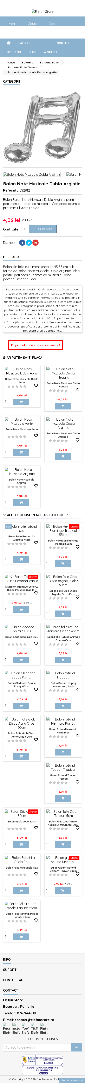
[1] (9, 386)
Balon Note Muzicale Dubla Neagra (63, 385)
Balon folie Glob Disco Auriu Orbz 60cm (21, 735)
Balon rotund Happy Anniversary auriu (63, 685)
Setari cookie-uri (72, 1080)
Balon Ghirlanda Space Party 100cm (22, 685)
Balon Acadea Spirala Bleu (21, 637)
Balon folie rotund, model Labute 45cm (22, 915)
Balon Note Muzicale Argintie (21, 481)
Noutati (63, 43)
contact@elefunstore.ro (34, 1020)
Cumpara (42, 229)
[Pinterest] (35, 243)
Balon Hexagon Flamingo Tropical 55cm (63, 542)
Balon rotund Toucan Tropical (63, 777)
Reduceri (14, 52)
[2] (12, 386)
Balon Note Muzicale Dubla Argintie (63, 435)
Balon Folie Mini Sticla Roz (22, 867)
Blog (32, 52)
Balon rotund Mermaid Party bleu (63, 731)
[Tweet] (29, 243)
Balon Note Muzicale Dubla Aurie (21, 381)
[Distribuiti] (22, 243)
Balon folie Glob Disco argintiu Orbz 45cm (63, 592)
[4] (20, 386)
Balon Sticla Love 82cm (22, 821)
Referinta (11, 190)
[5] (24, 386)
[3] (16, 386)
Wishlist (50, 52)
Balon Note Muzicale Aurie (22, 429)
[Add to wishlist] (36, 385)
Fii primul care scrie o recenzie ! (35, 345)
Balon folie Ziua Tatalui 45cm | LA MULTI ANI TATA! (63, 823)
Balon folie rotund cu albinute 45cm (21, 538)
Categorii (32, 43)
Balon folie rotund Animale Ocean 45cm (63, 638)
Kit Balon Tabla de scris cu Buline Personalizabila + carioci (21, 590)
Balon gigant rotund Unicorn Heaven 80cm (63, 869)
